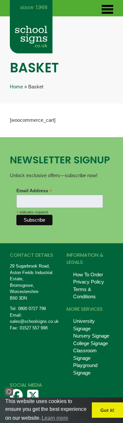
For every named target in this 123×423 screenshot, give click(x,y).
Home (16, 86)
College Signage (90, 343)
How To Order (88, 274)
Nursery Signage (91, 336)
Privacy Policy (88, 282)
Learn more (55, 418)
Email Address (34, 191)
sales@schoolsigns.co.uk (34, 321)
